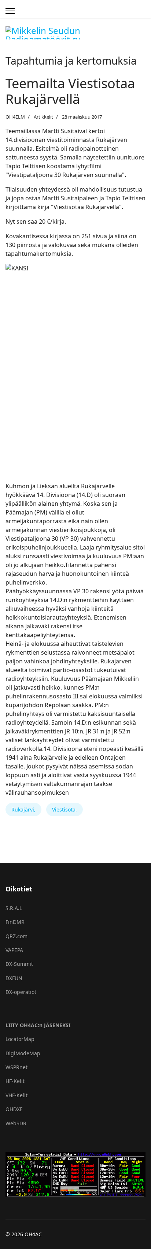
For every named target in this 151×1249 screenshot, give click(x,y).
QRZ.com (16, 936)
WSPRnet (16, 1067)
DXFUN (13, 978)
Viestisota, (64, 809)
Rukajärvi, (23, 809)
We (9, 1123)
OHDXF (13, 1109)
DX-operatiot (20, 991)
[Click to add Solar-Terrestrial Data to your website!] (75, 1174)
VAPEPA (14, 950)
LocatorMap (19, 1039)
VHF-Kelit (16, 1095)
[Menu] (10, 11)
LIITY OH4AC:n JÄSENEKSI (37, 1025)
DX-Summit (19, 963)
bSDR (19, 1123)
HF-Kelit (15, 1081)
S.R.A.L (13, 908)
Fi (7, 921)
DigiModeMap (22, 1053)
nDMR (17, 921)
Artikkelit (43, 116)
